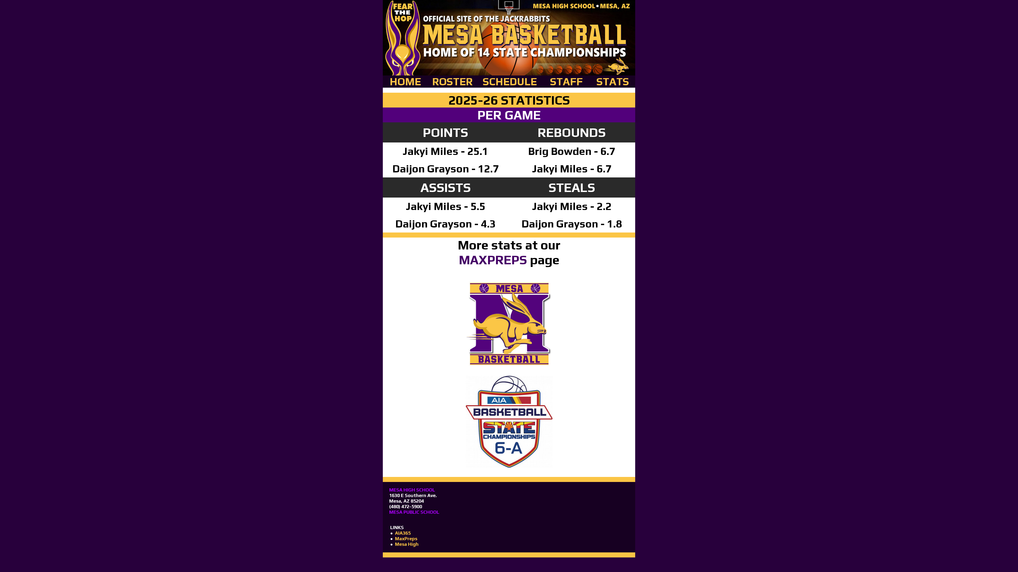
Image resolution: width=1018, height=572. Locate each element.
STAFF (566, 81)
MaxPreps (406, 538)
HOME (405, 81)
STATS (612, 81)
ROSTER (452, 81)
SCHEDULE (510, 81)
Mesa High (407, 544)
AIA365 (403, 533)
